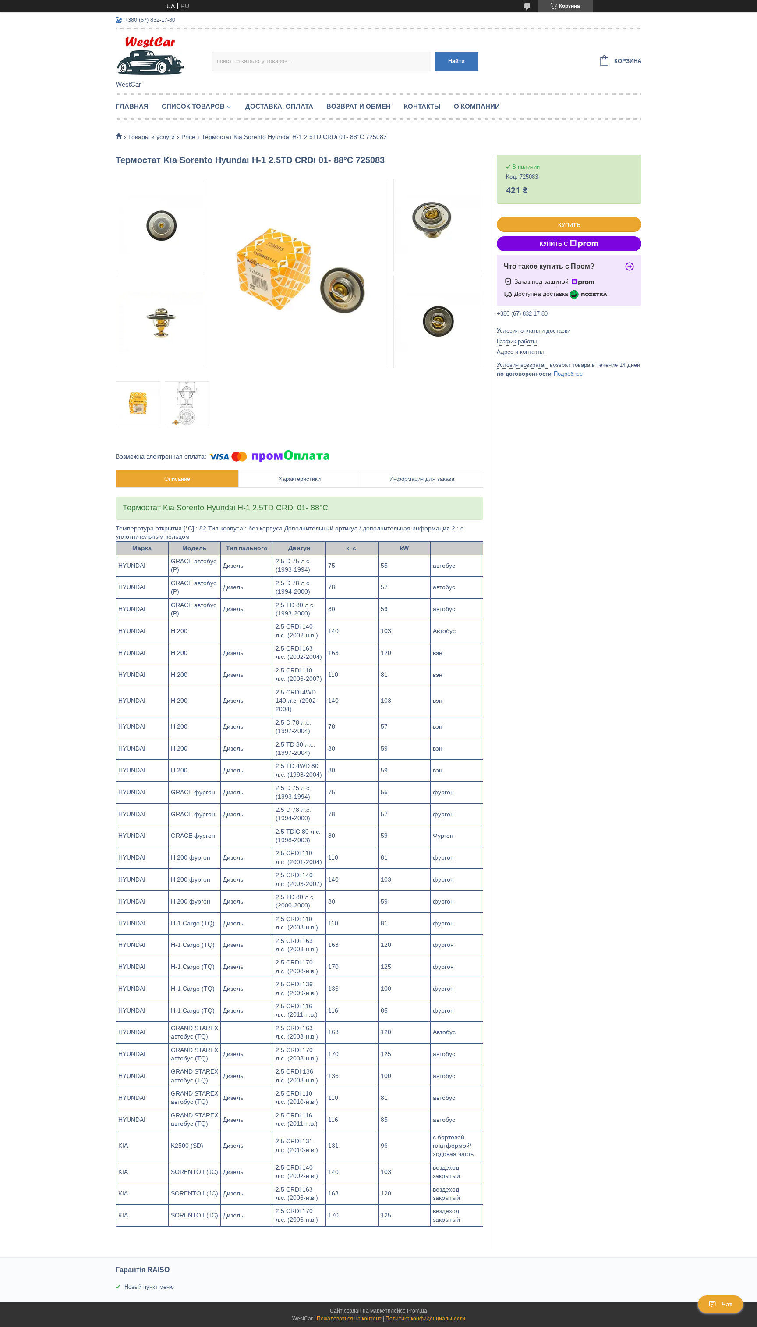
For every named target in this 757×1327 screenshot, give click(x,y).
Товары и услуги (151, 136)
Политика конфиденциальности (425, 1319)
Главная (132, 106)
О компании (477, 106)
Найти (456, 61)
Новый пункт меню (149, 1287)
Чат (727, 1304)
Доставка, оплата (279, 106)
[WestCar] (164, 55)
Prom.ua (417, 1311)
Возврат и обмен (358, 106)
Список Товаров (193, 106)
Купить (569, 225)
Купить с (554, 244)
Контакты (422, 106)
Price (188, 136)
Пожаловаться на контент (349, 1319)
